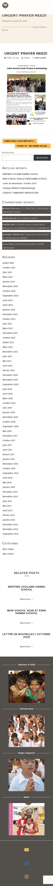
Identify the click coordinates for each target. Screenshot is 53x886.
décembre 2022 (10, 333)
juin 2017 (7, 445)
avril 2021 (8, 366)
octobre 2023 (9, 319)
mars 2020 (8, 398)
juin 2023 (7, 324)
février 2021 (9, 370)
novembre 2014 (10, 529)
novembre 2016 (10, 464)
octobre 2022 (9, 338)
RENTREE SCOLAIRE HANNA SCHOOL (20, 174)
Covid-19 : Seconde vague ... (33, 146)
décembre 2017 (10, 436)
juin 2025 (7, 272)
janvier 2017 (9, 459)
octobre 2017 (9, 440)
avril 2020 (8, 394)
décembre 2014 (10, 524)
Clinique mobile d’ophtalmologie (19, 188)
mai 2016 (7, 482)
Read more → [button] (26, 599)
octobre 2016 (9, 468)
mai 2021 (7, 361)
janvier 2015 (9, 520)
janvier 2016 (9, 487)
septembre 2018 (10, 426)
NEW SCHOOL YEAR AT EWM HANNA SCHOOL (25, 179)
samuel (5, 244)
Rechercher (8, 152)
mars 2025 (8, 277)
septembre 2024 (10, 296)
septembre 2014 (10, 534)
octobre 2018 (9, 422)
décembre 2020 (10, 375)
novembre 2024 (10, 286)
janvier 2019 (9, 412)
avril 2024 (8, 305)
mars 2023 (8, 328)
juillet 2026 (8, 263)
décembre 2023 (10, 314)
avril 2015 (8, 510)
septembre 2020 (10, 384)
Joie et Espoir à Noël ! (27, 218)
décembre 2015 (10, 492)
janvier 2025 (9, 282)
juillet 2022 (8, 342)
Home (5, 27)
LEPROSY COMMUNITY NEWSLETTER (20, 193)
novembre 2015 (10, 496)
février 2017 (9, 454)
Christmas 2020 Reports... (19, 141)
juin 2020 (7, 389)
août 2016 (7, 478)
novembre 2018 (10, 417)
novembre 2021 (10, 352)
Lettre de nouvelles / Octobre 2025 (19, 183)
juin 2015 (7, 501)
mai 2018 (7, 431)
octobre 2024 (9, 291)
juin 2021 (7, 356)
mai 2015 (7, 506)
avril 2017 (8, 450)
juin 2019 (7, 408)
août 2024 (7, 300)
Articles (24, 27)
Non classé (40, 58)
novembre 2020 (10, 380)
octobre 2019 (9, 403)
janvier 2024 (9, 310)
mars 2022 (8, 347)
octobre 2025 (9, 268)
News (14, 27)
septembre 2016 (10, 473)
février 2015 (9, 515)
